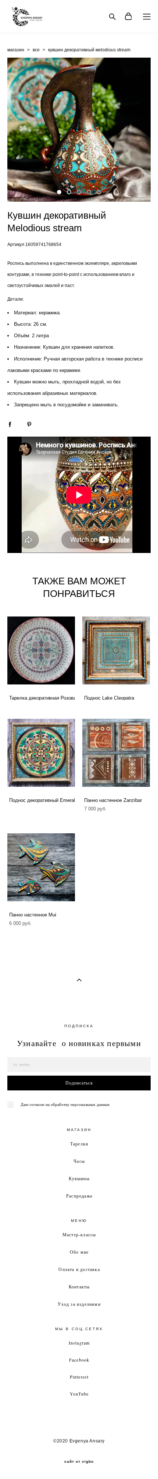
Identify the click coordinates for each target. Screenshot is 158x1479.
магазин (15, 49)
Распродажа (79, 1196)
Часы (79, 1161)
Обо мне (79, 1252)
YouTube (79, 1394)
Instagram (79, 1343)
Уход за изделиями (79, 1304)
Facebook (79, 1360)
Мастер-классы (79, 1234)
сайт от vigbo (79, 1461)
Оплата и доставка (79, 1269)
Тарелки (79, 1144)
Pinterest (79, 1377)
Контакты (79, 1287)
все (36, 49)
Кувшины (79, 1178)
